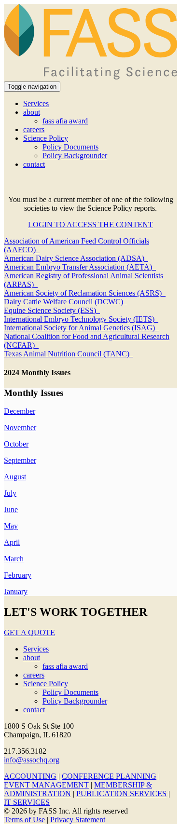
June (11, 509)
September (20, 460)
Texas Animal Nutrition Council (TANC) (68, 354)
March (14, 559)
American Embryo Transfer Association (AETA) (80, 267)
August (15, 477)
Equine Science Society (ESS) (52, 310)
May (11, 526)
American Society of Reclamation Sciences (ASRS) (85, 293)
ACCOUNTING (30, 776)
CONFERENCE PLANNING (109, 776)
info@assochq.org (31, 760)
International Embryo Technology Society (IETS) (81, 319)
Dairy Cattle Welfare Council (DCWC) (65, 302)
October (16, 444)
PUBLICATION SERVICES (121, 793)
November (20, 427)
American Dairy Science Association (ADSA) (76, 258)
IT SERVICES (27, 802)
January (16, 591)
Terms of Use (24, 819)
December (19, 411)
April (12, 542)
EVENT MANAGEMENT (46, 785)
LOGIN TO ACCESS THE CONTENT (90, 224)
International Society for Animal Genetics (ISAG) (81, 328)
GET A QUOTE (29, 632)
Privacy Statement (77, 819)
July (10, 493)
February (17, 575)
